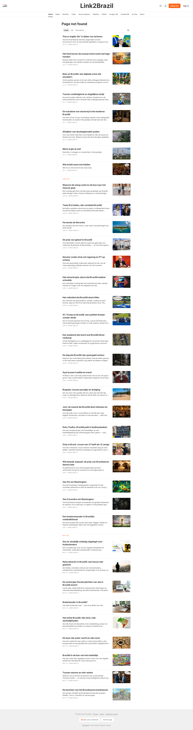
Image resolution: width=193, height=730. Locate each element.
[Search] (160, 6)
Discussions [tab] (80, 30)
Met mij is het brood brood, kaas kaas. (77, 168)
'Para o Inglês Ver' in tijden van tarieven (82, 36)
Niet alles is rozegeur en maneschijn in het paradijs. (82, 152)
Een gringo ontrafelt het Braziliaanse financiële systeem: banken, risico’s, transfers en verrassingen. (84, 694)
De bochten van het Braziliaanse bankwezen (85, 690)
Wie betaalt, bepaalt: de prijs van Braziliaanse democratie (86, 463)
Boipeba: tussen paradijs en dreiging (81, 389)
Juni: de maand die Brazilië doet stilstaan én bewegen (85, 408)
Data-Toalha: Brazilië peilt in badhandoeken (85, 427)
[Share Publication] (165, 6)
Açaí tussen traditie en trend (77, 372)
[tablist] (74, 30)
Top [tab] (72, 30)
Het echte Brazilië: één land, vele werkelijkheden (79, 619)
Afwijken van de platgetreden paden (81, 131)
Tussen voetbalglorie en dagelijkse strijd (83, 94)
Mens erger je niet (72, 149)
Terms (102, 714)
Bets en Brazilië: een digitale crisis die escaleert (82, 75)
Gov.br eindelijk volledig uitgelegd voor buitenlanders (83, 543)
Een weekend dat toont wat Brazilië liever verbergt (84, 336)
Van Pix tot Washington (75, 482)
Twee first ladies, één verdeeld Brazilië (82, 205)
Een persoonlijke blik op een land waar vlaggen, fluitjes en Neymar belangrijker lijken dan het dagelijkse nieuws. (85, 523)
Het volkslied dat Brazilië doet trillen (81, 297)
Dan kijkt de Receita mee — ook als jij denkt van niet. (83, 605)
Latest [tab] (66, 30)
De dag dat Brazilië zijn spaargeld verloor (84, 355)
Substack (85, 725)
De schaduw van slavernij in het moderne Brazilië (84, 113)
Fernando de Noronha (74, 222)
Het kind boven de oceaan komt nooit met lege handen (86, 55)
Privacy (95, 714)
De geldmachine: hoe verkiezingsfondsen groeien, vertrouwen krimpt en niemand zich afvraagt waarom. (83, 469)
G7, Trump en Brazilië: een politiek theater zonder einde (84, 316)
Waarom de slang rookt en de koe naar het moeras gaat (84, 186)
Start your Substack (90, 720)
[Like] (64, 67)
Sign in (186, 6)
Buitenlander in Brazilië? (75, 602)
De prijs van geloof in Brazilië (77, 239)
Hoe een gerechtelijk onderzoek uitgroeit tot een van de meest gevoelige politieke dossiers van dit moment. (84, 264)
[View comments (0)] (79, 47)
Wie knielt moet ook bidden (76, 164)
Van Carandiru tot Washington (78, 499)
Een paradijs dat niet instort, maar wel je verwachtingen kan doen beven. (86, 226)
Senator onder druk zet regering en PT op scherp (84, 258)
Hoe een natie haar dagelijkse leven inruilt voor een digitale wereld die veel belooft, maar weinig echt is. (85, 659)
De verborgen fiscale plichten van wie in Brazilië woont (83, 583)
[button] (50, 14)
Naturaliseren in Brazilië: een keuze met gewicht (83, 563)
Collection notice (111, 714)
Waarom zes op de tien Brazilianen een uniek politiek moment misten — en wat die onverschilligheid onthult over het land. (86, 677)
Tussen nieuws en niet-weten (78, 672)
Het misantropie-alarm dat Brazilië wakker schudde (84, 278)
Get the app (107, 720)
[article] (96, 42)
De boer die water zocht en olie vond (81, 638)
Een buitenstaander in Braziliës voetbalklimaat (78, 518)
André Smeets (73, 44)
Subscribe (174, 6)
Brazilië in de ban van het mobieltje (80, 655)
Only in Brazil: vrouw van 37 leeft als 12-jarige (86, 444)
